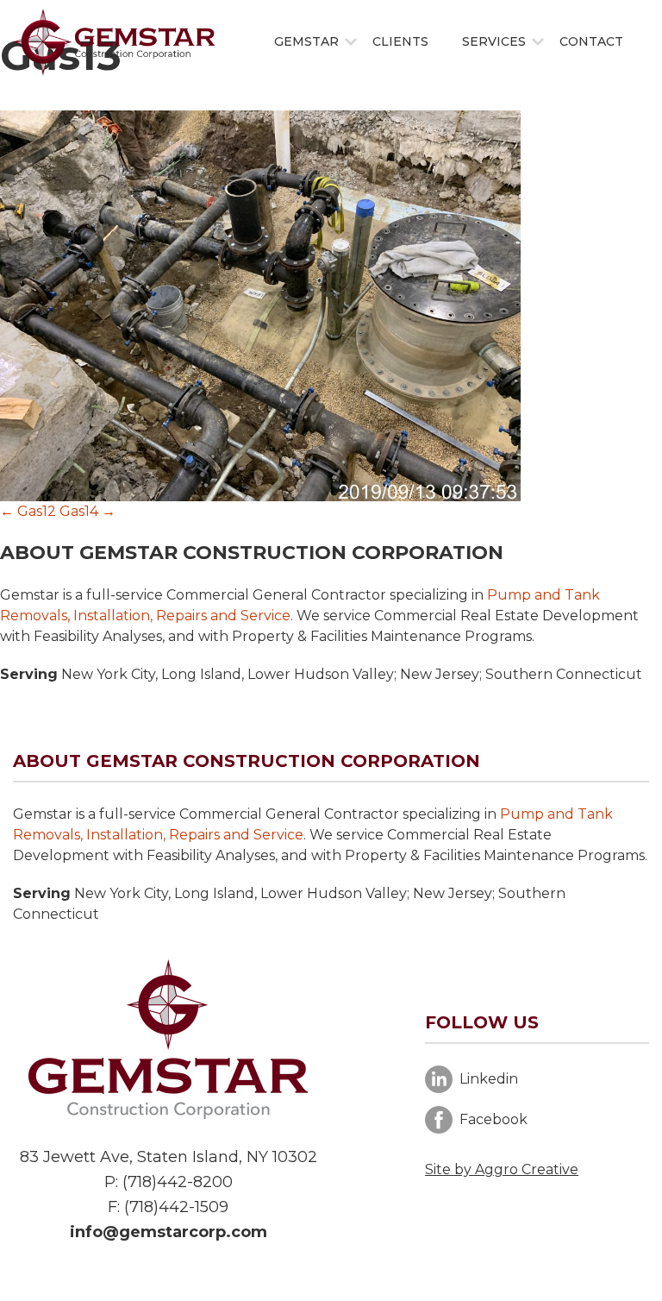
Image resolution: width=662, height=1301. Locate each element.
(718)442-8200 (177, 1181)
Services (494, 41)
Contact (591, 41)
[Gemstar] (114, 42)
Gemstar (306, 41)
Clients (400, 41)
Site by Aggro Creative (501, 1169)
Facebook (493, 1119)
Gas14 (87, 511)
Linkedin (488, 1079)
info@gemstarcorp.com (168, 1231)
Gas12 (28, 511)
